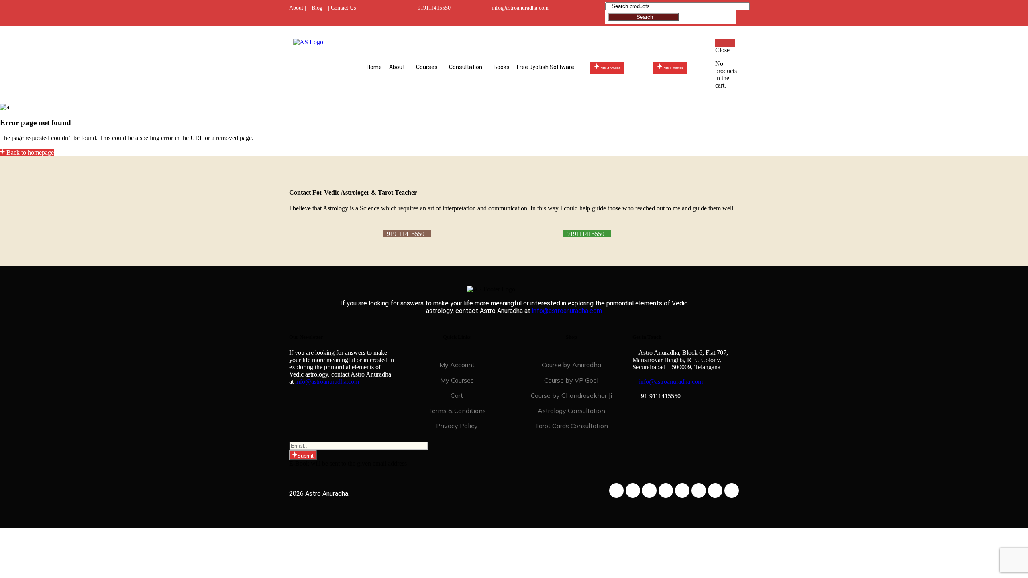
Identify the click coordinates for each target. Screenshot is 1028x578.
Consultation (465, 67)
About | (297, 8)
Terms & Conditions (457, 411)
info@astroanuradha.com (520, 8)
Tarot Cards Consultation (571, 426)
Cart (457, 395)
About (397, 67)
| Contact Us (342, 8)
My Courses (457, 380)
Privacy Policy (457, 426)
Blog (317, 8)
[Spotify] (698, 490)
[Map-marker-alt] (682, 490)
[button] (399, 67)
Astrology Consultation (571, 411)
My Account (457, 365)
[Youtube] (666, 490)
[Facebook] (616, 490)
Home (374, 67)
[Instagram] (633, 490)
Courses (427, 67)
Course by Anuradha (571, 365)
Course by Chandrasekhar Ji (571, 395)
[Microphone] (731, 490)
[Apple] (715, 490)
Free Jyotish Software (545, 67)
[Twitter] (649, 490)
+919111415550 (432, 8)
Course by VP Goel (571, 380)
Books (502, 67)
